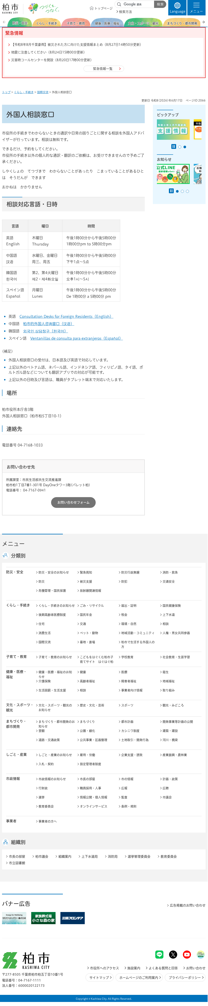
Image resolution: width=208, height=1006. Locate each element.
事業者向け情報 (132, 690)
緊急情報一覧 (103, 68)
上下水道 (169, 614)
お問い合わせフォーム (73, 502)
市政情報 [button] (13, 778)
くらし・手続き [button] (18, 605)
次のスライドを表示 (203, 22)
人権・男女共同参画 (176, 632)
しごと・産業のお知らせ (55, 754)
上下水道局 (89, 856)
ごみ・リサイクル (92, 605)
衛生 (166, 672)
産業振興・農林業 (175, 754)
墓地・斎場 (87, 642)
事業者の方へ (48, 821)
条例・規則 (128, 806)
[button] (196, 7)
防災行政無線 (130, 572)
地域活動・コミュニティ (138, 632)
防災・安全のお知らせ (54, 572)
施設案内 (133, 968)
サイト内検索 (119, 4)
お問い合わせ (196, 968)
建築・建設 (170, 730)
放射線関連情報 (90, 590)
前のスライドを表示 (4, 22)
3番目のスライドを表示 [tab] (187, 191)
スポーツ (127, 705)
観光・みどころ (173, 705)
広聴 (166, 788)
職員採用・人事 (90, 788)
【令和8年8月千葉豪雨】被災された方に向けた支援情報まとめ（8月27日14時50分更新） (77, 44)
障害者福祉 (128, 681)
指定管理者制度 (90, 764)
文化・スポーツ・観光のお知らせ (55, 707)
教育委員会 (46, 806)
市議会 (167, 797)
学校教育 (127, 657)
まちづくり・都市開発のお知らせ (57, 724)
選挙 (42, 797)
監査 (124, 797)
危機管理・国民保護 (52, 590)
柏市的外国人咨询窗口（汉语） (48, 324)
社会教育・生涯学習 (176, 657)
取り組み (169, 690)
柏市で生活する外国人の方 (138, 644)
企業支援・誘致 (132, 754)
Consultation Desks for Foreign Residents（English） (66, 316)
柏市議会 (41, 856)
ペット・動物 (89, 632)
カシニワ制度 (130, 730)
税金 (124, 614)
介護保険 (45, 681)
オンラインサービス (93, 806)
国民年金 (86, 614)
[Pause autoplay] (173, 146)
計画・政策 (170, 779)
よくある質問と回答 (163, 968)
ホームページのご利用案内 (138, 977)
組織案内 (64, 856)
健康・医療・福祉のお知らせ (55, 674)
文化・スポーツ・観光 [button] (20, 707)
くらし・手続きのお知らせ (57, 605)
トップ (6, 92)
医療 (124, 672)
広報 (124, 788)
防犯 (124, 581)
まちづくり (87, 721)
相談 (166, 623)
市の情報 (127, 779)
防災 (42, 581)
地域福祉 (169, 681)
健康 (83, 672)
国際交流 (42, 92)
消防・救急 (170, 572)
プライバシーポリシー (185, 977)
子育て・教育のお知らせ (55, 657)
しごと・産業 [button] (16, 754)
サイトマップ (99, 977)
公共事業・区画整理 (93, 739)
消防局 (113, 856)
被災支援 (86, 581)
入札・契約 (46, 764)
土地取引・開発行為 (135, 739)
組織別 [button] (18, 842)
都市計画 (127, 721)
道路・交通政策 (49, 739)
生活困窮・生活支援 (52, 690)
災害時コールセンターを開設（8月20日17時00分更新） (52, 60)
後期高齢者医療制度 (52, 614)
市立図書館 (17, 863)
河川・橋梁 (170, 739)
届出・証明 (128, 605)
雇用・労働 (87, 754)
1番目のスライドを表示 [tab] (179, 146)
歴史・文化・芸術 (92, 705)
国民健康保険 (172, 605)
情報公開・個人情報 (93, 797)
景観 (42, 730)
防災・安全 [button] (14, 572)
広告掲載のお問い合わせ (188, 905)
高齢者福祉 (87, 681)
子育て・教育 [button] (16, 656)
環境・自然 (128, 623)
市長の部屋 (87, 779)
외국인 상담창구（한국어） (45, 331)
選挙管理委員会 (139, 856)
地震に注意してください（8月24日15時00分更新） (49, 52)
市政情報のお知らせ (52, 779)
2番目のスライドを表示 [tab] (184, 146)
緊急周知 (86, 572)
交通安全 (169, 581)
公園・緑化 (87, 730)
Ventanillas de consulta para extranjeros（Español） (76, 338)
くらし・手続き (24, 92)
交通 (83, 623)
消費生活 (45, 632)
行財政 (43, 788)
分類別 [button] (18, 555)
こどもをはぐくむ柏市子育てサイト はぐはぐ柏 (96, 659)
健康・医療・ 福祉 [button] (16, 674)
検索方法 (125, 11)
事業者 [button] (11, 821)
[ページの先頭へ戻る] (196, 939)
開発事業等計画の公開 (178, 721)
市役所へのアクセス (104, 968)
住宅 (42, 623)
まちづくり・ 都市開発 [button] (16, 724)
